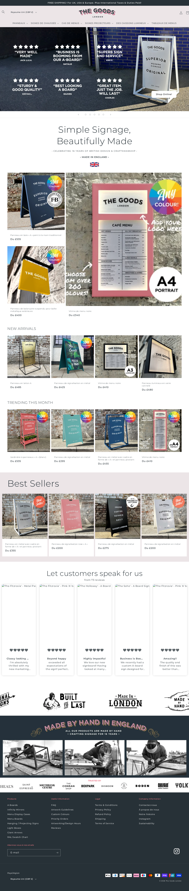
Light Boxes (14, 828)
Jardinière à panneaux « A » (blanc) (28, 457)
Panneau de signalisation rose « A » (70, 544)
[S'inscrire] (57, 852)
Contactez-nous (148, 805)
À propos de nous (149, 809)
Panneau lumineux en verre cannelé (156, 384)
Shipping (100, 819)
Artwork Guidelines (62, 809)
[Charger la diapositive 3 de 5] (94, 114)
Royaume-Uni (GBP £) (22, 12)
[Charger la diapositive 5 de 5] (103, 114)
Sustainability (146, 823)
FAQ (53, 805)
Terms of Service (104, 823)
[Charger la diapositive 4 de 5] (99, 114)
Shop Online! (164, 94)
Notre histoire (147, 814)
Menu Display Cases (18, 814)
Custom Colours (60, 814)
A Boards (12, 805)
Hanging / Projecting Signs (23, 823)
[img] (19, 650)
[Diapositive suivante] (110, 114)
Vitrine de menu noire (80, 311)
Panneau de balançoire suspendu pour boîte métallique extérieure (33, 309)
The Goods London (174, 881)
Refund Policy (103, 814)
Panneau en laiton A (20, 383)
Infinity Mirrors (15, 809)
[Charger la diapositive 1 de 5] (85, 114)
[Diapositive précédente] (78, 114)
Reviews (56, 828)
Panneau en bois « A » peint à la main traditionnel (35, 235)
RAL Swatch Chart (17, 837)
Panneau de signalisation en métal (72, 383)
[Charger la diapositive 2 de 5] (90, 114)
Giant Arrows (14, 832)
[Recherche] (3, 12)
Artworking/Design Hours (66, 823)
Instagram (144, 819)
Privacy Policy (103, 809)
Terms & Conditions (106, 805)
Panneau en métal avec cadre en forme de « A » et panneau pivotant (116, 458)
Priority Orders (59, 819)
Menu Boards (15, 819)
